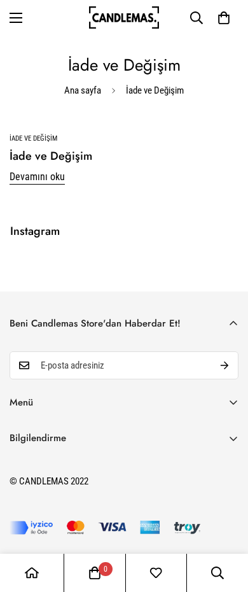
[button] (223, 17)
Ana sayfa (82, 90)
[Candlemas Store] (124, 17)
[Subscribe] (224, 365)
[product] (31, 573)
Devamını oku (37, 177)
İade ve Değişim (51, 156)
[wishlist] (155, 573)
